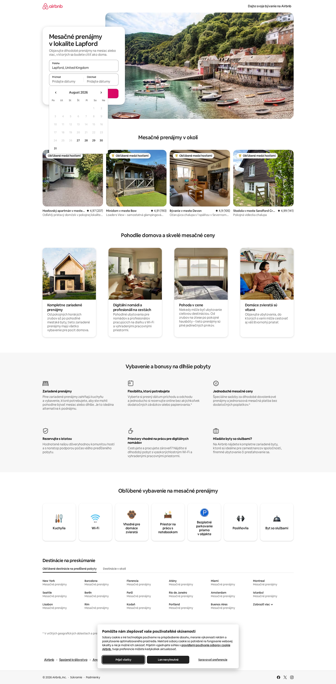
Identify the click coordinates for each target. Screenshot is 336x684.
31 (55, 148)
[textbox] (66, 81)
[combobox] (83, 67)
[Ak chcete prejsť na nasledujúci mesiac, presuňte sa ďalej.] (101, 92)
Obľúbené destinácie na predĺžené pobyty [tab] (70, 568)
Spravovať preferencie (212, 659)
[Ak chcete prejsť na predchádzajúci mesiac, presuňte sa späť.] (56, 92)
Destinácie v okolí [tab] (114, 568)
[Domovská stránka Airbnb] (53, 6)
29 (93, 140)
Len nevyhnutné (168, 659)
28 (86, 140)
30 (101, 140)
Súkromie (76, 677)
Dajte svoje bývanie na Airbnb (269, 6)
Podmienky (93, 677)
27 (78, 140)
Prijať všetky (123, 659)
